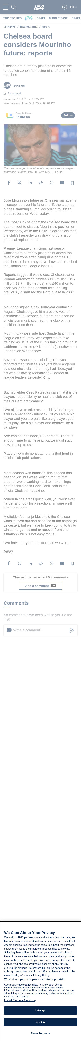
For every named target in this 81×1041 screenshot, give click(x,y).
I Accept (40, 1010)
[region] (40, 981)
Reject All (40, 1022)
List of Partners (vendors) (20, 1000)
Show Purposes (40, 1033)
